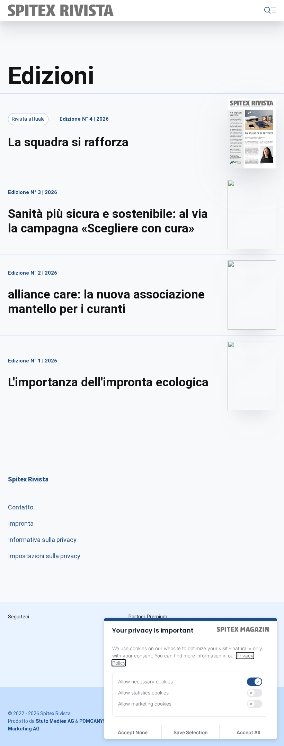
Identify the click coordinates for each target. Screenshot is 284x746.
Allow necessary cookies (145, 681)
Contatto (20, 507)
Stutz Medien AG (55, 721)
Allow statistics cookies (143, 693)
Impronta (21, 523)
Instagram (20, 631)
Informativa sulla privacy (42, 539)
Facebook (78, 631)
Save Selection (190, 732)
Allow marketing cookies (144, 704)
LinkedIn (49, 631)
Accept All (248, 732)
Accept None (133, 732)
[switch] (254, 682)
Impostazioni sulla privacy (44, 556)
